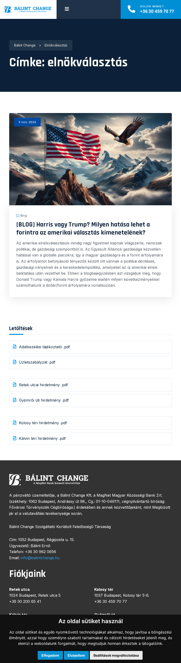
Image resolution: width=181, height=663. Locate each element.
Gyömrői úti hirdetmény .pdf (44, 400)
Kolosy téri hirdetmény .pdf (43, 422)
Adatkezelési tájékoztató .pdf (45, 346)
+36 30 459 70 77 (157, 11)
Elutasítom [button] (76, 655)
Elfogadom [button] (50, 655)
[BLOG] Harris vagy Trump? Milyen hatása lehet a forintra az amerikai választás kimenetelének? (83, 228)
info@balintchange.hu (40, 557)
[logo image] (28, 9)
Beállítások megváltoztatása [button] (116, 655)
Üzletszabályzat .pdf (37, 362)
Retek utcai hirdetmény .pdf (44, 384)
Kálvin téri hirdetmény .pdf (42, 438)
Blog (24, 215)
